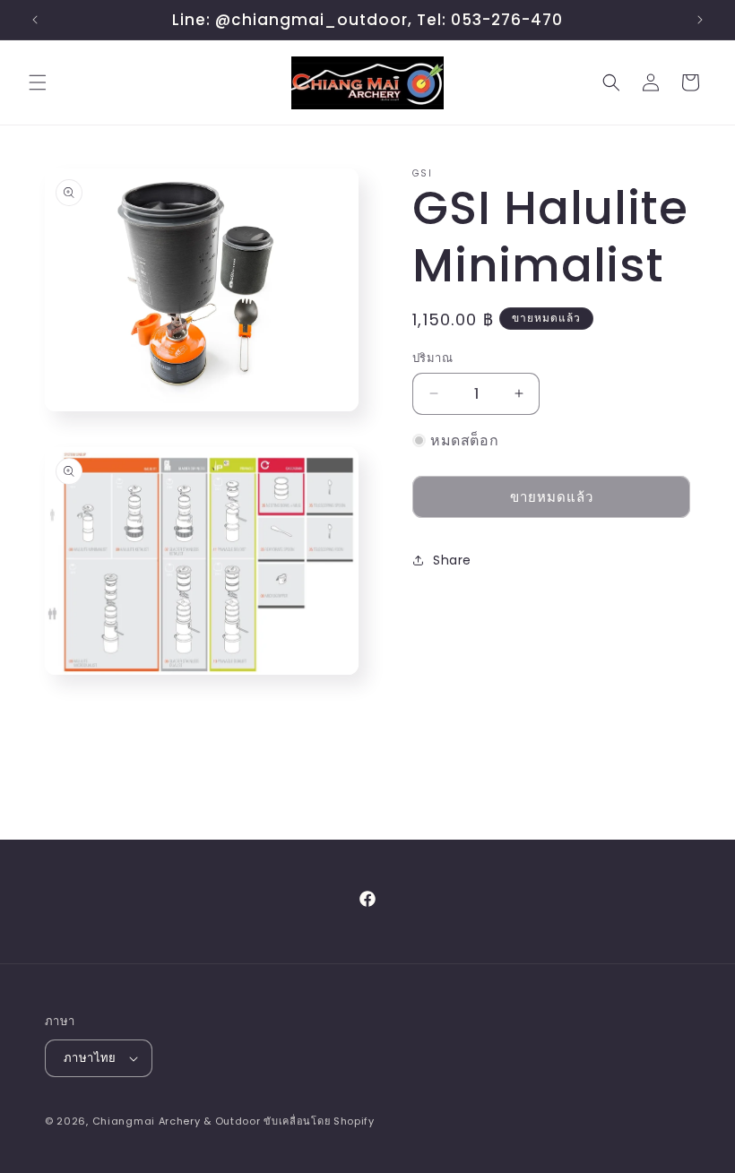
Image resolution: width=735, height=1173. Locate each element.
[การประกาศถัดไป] (700, 19)
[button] (37, 82)
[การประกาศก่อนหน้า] (35, 19)
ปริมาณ (432, 358)
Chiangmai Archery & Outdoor (176, 1121)
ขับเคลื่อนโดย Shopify (319, 1121)
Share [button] (452, 560)
